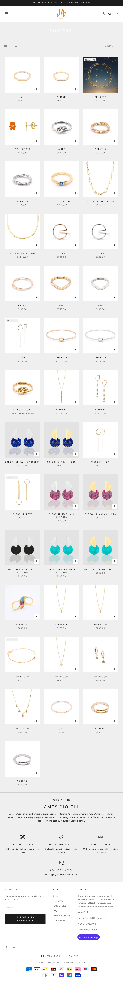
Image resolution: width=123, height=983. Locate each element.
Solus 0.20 (100, 624)
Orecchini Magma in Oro (100, 514)
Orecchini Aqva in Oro (61, 462)
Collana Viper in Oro (22, 253)
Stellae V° (22, 729)
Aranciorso (22, 149)
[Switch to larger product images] (5, 46)
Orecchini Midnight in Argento (22, 570)
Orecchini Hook (100, 462)
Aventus (100, 149)
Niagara (61, 410)
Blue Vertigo (61, 201)
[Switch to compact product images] (16, 46)
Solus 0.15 (61, 624)
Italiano (74, 956)
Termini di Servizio (61, 915)
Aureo (62, 149)
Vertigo (100, 729)
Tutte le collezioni (61, 905)
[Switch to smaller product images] (11, 46)
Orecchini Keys (22, 514)
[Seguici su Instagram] (14, 947)
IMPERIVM (61, 357)
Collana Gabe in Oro (100, 201)
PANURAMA (22, 624)
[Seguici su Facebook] (6, 947)
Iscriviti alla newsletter (25, 919)
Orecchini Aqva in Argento (22, 462)
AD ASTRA (100, 97)
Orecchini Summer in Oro (100, 569)
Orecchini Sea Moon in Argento (61, 570)
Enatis (22, 305)
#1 (22, 97)
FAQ (55, 910)
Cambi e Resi (59, 920)
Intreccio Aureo (22, 410)
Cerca (55, 896)
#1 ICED (61, 97)
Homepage (58, 901)
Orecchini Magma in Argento (61, 515)
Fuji (61, 305)
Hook (22, 357)
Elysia (61, 253)
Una (61, 729)
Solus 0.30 (61, 677)
